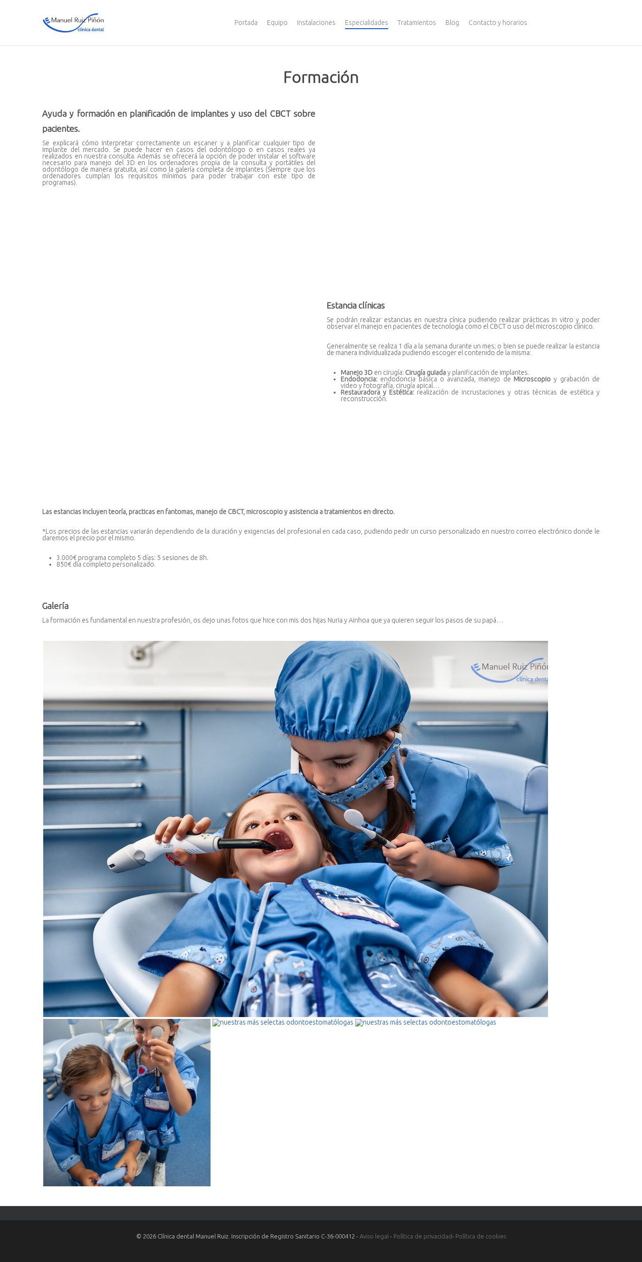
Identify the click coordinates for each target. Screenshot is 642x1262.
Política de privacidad (422, 1236)
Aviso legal (374, 1236)
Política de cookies (480, 1236)
